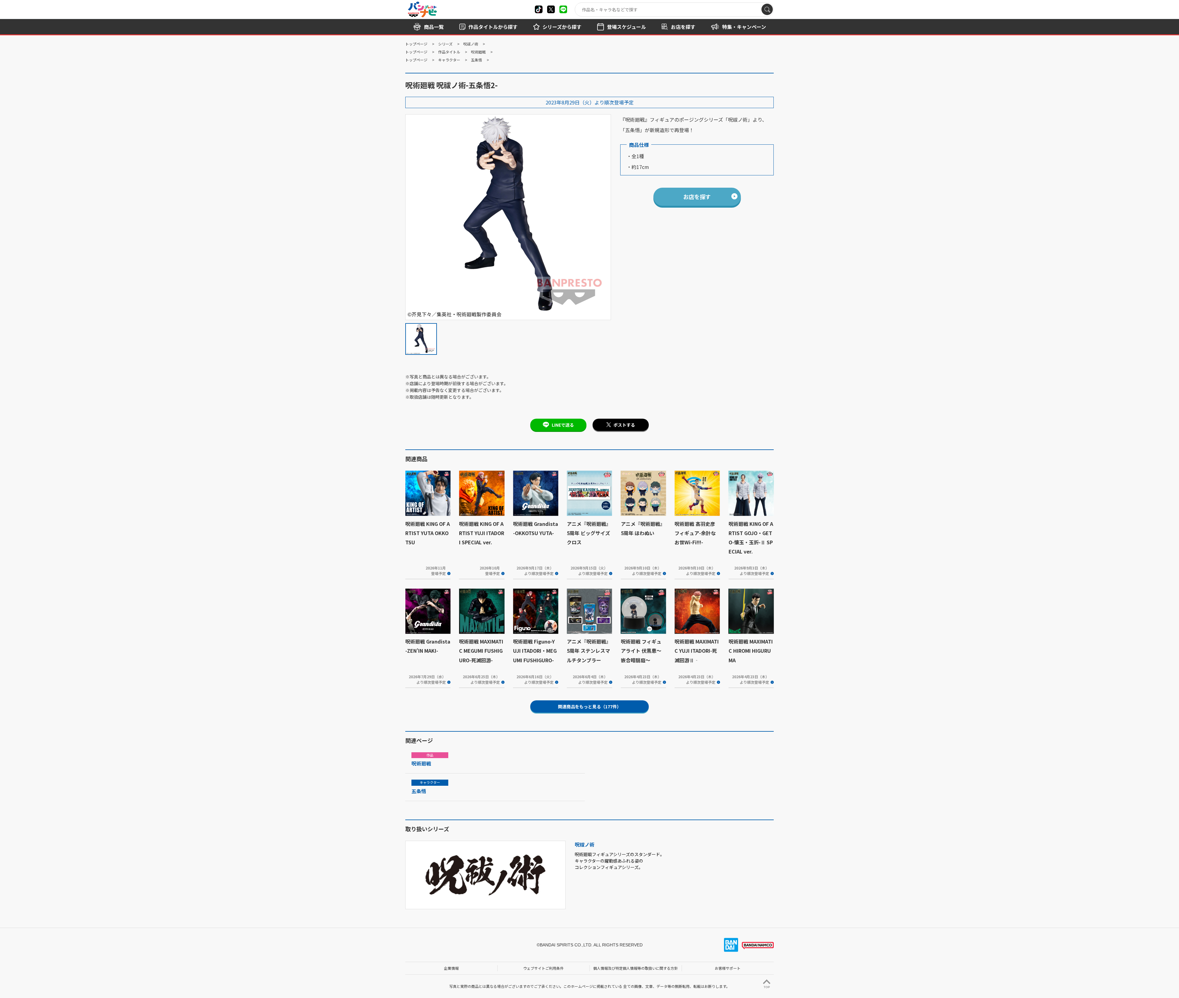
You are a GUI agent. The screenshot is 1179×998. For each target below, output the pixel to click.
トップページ (416, 43)
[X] (538, 9)
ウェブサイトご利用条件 (543, 968)
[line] (563, 9)
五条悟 (476, 59)
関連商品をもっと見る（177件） (589, 706)
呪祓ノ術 (470, 43)
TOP (767, 987)
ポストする (624, 425)
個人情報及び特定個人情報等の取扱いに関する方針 (635, 968)
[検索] (767, 9)
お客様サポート (728, 968)
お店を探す (697, 197)
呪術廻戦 (478, 51)
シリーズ (445, 43)
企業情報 (451, 968)
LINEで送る (563, 425)
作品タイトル (449, 51)
